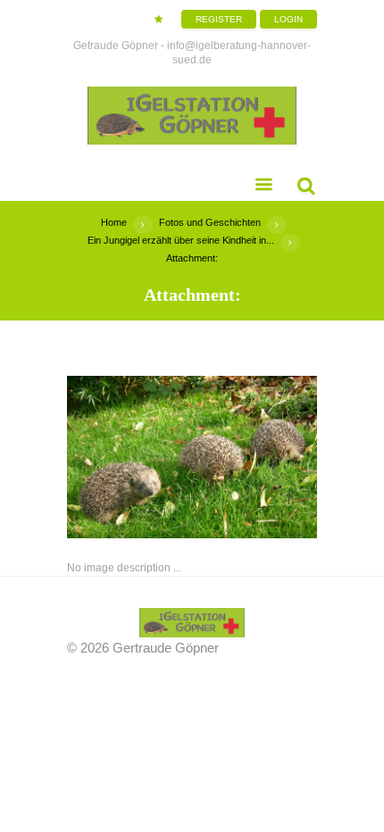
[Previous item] (129, 457)
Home (114, 222)
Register (219, 19)
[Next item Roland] (254, 457)
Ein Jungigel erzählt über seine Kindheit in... (181, 240)
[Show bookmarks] (158, 19)
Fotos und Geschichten (210, 222)
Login (288, 19)
